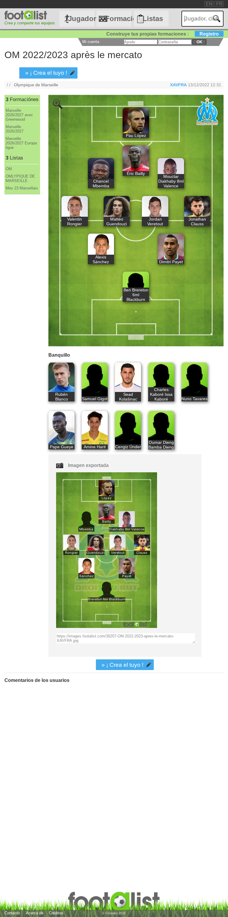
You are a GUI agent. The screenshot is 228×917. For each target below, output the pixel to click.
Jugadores (81, 19)
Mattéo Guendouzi (116, 221)
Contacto (12, 913)
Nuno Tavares (194, 398)
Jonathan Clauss (197, 221)
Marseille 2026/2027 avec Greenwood (19, 115)
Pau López (136, 135)
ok (199, 42)
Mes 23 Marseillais (22, 188)
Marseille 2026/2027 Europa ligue (21, 143)
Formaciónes (118, 19)
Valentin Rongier (74, 221)
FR (219, 4)
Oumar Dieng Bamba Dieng (161, 444)
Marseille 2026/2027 (14, 129)
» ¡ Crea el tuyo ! (46, 73)
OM (9, 169)
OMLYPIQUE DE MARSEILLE (20, 178)
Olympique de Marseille (36, 84)
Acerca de (34, 913)
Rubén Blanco (61, 396)
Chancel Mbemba (101, 183)
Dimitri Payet (171, 261)
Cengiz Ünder (128, 446)
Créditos (56, 913)
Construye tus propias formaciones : (162, 33)
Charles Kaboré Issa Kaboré (161, 394)
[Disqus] (87, 762)
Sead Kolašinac (128, 396)
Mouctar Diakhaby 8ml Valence (171, 181)
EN (209, 4)
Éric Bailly (136, 173)
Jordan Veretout (155, 221)
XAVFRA (178, 84)
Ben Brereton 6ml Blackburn (136, 295)
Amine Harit (95, 446)
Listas (152, 19)
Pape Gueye (61, 446)
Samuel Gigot (94, 398)
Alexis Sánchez (101, 259)
